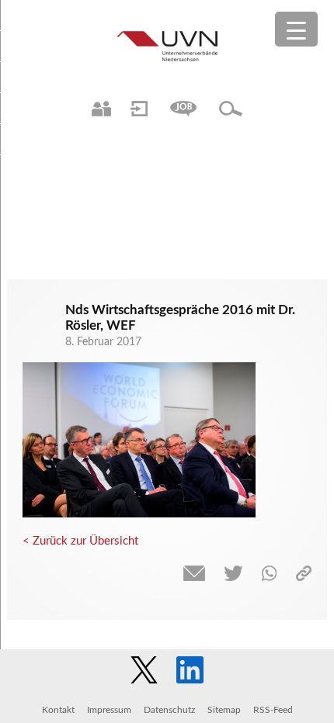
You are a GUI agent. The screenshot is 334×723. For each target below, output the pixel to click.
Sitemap (224, 709)
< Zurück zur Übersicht (80, 541)
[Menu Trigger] (296, 29)
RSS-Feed (273, 709)
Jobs (183, 108)
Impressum (109, 709)
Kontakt (58, 709)
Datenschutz (169, 709)
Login (139, 108)
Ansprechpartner (101, 108)
